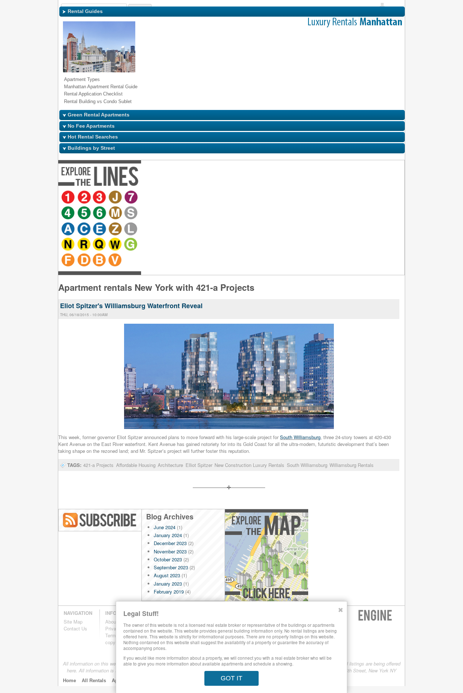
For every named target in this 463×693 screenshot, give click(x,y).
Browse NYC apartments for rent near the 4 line (146, 198)
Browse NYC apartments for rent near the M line (194, 198)
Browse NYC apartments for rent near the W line (349, 198)
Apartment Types (82, 79)
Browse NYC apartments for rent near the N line (301, 198)
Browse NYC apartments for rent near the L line (287, 198)
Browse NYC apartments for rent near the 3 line (100, 198)
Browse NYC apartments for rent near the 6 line (178, 198)
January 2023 (168, 583)
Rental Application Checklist (93, 94)
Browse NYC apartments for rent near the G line (364, 198)
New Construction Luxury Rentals (249, 465)
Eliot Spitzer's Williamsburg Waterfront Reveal (131, 305)
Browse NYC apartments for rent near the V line (85, 214)
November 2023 (170, 551)
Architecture (170, 465)
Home (69, 680)
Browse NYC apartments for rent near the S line (210, 198)
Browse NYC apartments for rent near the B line (69, 214)
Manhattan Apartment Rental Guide (100, 86)
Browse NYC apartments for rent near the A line (223, 198)
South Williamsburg (300, 437)
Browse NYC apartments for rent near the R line (317, 198)
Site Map (73, 621)
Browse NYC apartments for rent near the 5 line (162, 198)
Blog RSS (100, 520)
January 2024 (168, 535)
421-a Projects (98, 465)
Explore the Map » (266, 557)
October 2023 (168, 559)
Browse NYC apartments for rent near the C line (239, 198)
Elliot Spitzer (199, 465)
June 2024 (164, 527)
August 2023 (167, 575)
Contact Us (75, 628)
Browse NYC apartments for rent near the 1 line (69, 198)
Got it (231, 678)
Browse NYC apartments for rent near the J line (116, 198)
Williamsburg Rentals (352, 465)
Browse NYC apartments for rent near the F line (378, 198)
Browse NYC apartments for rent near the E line (255, 198)
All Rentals (94, 680)
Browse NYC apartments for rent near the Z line (271, 198)
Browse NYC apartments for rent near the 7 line (132, 198)
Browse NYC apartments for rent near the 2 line (85, 198)
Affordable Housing (136, 465)
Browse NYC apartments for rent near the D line (394, 198)
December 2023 (170, 543)
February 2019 (169, 591)
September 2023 (171, 567)
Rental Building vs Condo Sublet (98, 101)
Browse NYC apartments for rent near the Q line (333, 198)
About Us (115, 621)
